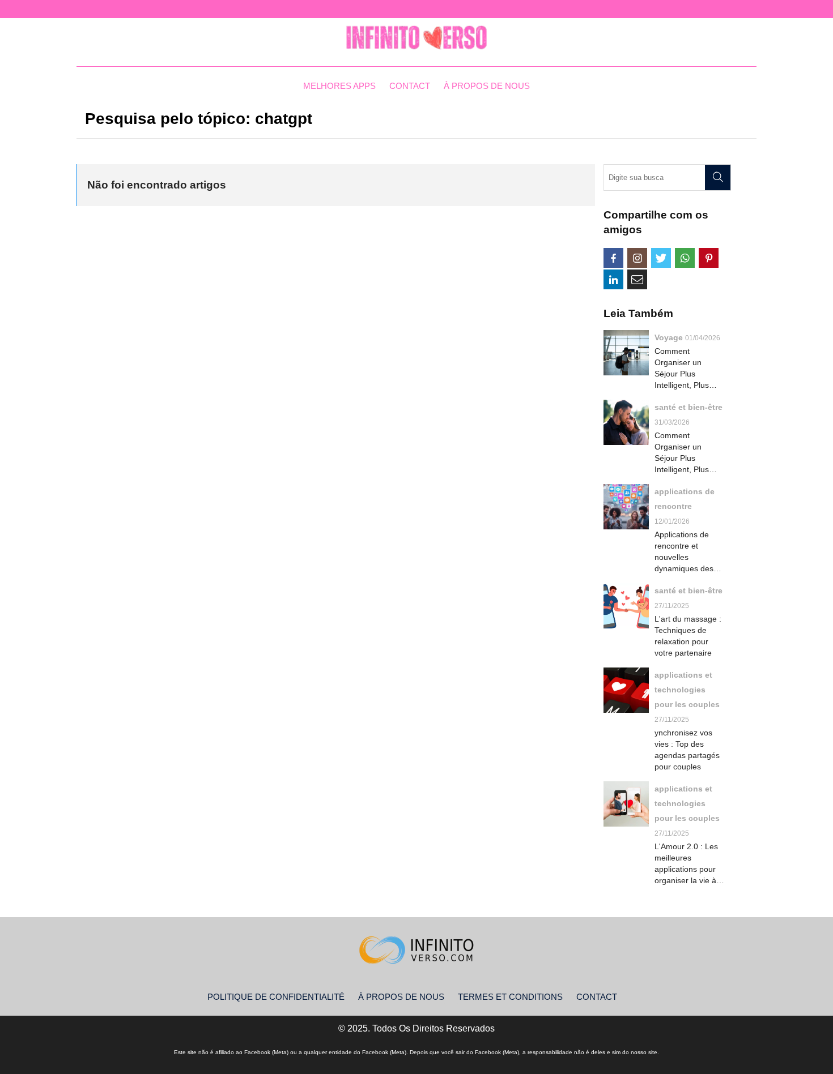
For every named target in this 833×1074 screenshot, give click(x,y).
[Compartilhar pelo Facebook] (613, 258)
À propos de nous (487, 86)
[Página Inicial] (416, 38)
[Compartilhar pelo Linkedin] (613, 279)
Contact (409, 86)
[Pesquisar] (717, 177)
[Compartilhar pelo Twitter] (661, 258)
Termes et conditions (510, 997)
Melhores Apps (339, 86)
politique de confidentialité (276, 997)
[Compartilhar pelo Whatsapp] (685, 258)
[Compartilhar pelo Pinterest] (709, 258)
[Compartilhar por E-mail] (637, 279)
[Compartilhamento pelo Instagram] (637, 258)
